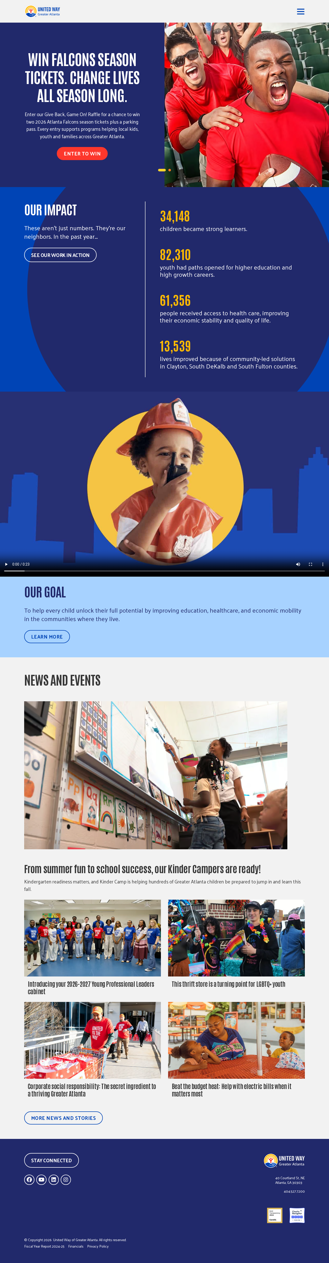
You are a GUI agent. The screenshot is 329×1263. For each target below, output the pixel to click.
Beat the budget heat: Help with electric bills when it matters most (231, 1089)
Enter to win (82, 153)
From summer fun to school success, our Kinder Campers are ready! (143, 868)
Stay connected (51, 1160)
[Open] (301, 11)
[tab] (162, 170)
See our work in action (60, 255)
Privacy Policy (98, 1246)
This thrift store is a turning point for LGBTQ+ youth (228, 984)
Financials (76, 1246)
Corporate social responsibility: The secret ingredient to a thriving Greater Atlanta (92, 1089)
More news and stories (63, 1117)
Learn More (47, 636)
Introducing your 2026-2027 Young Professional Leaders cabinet (91, 987)
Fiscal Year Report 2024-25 (44, 1246)
